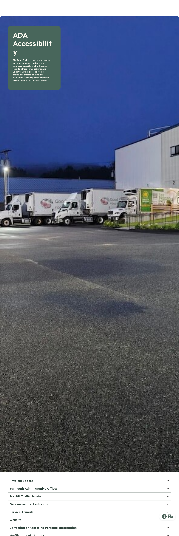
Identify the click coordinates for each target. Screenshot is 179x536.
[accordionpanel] (89, 481)
